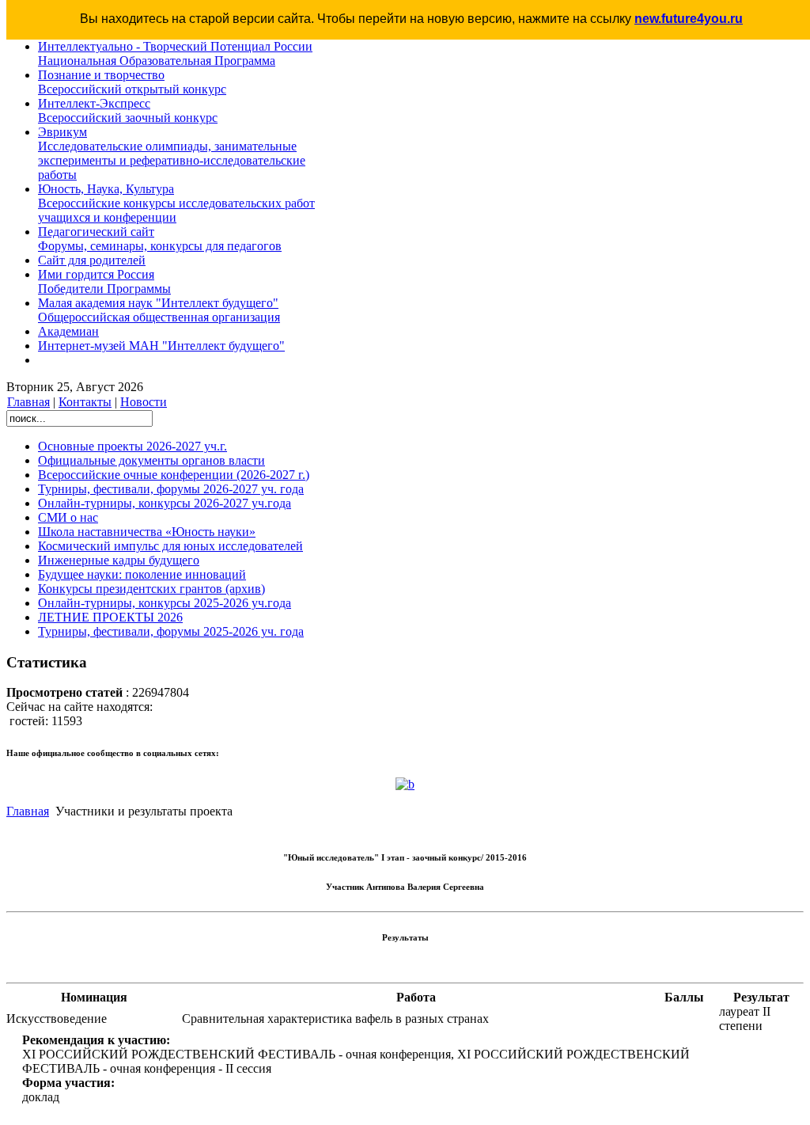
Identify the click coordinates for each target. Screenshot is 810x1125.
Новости (143, 402)
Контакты (85, 402)
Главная (28, 402)
